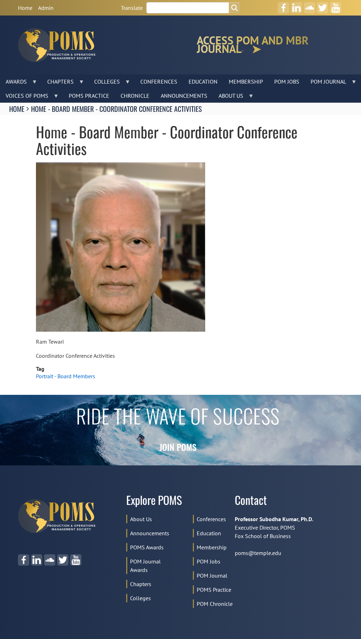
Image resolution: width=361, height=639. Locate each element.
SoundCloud (309, 5)
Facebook (283, 5)
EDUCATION (203, 81)
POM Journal (212, 575)
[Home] (59, 45)
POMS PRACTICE (89, 95)
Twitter (322, 5)
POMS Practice (214, 589)
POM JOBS (286, 81)
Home (25, 7)
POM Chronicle (215, 603)
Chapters (140, 583)
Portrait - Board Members (65, 376)
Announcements (149, 533)
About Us (141, 519)
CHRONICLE (135, 95)
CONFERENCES (158, 81)
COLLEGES (104, 83)
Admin (46, 7)
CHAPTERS (58, 83)
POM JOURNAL (325, 83)
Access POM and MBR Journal (252, 44)
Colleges (140, 598)
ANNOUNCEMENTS (184, 95)
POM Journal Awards (145, 565)
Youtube (335, 5)
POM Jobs (208, 561)
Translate (132, 7)
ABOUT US (228, 97)
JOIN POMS (177, 448)
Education (209, 533)
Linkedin (296, 5)
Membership (212, 547)
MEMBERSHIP (246, 81)
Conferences (211, 519)
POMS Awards (147, 547)
